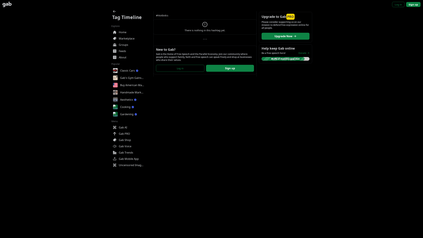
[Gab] (7, 4)
